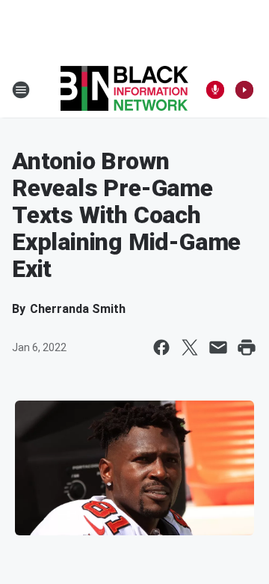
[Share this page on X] (189, 347)
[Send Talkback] (215, 90)
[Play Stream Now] (244, 90)
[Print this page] (246, 347)
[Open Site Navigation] (21, 90)
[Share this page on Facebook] (161, 347)
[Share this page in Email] (218, 347)
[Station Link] (124, 90)
